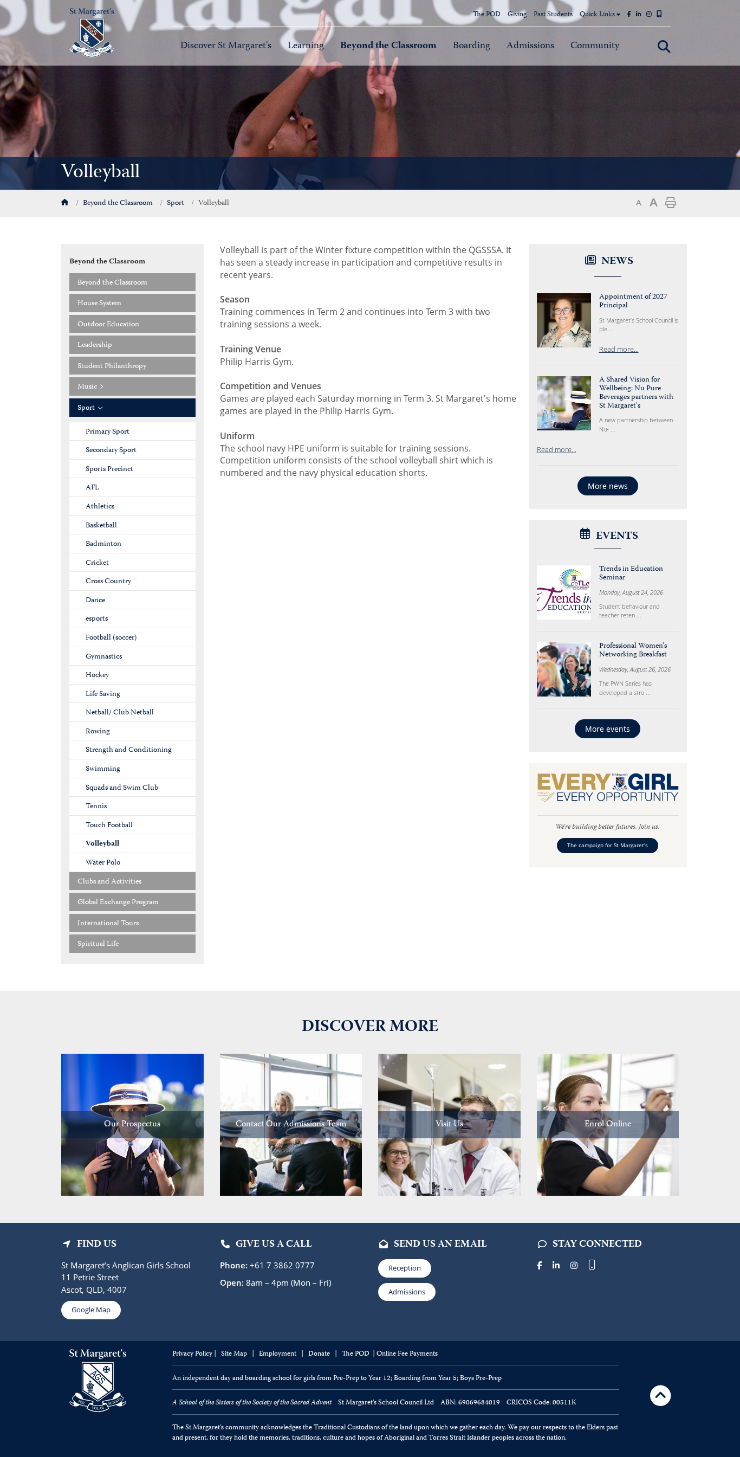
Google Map (91, 1309)
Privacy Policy (192, 1354)
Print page (671, 203)
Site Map (234, 1354)
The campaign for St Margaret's (607, 845)
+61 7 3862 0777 (281, 1265)
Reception (404, 1268)
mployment (280, 1354)
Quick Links (598, 15)
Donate (320, 1354)
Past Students (553, 15)
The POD (487, 15)
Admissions (406, 1292)
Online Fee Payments (407, 1354)
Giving (517, 15)
